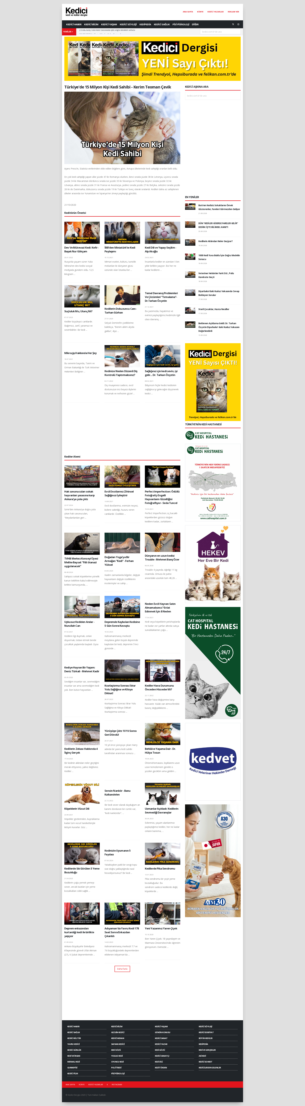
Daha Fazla (122, 968)
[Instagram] (238, 24)
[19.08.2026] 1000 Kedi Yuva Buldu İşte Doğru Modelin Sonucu (107, 31)
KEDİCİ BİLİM (91, 24)
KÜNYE (200, 11)
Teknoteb (177, 1095)
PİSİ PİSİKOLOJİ (181, 24)
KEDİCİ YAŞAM (109, 24)
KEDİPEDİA (145, 24)
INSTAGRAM (117, 1084)
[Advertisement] (122, 428)
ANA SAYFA (188, 11)
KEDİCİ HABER (73, 24)
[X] (233, 24)
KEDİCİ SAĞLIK (162, 24)
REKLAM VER (233, 11)
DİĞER (195, 24)
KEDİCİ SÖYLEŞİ (128, 24)
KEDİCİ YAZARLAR (215, 11)
